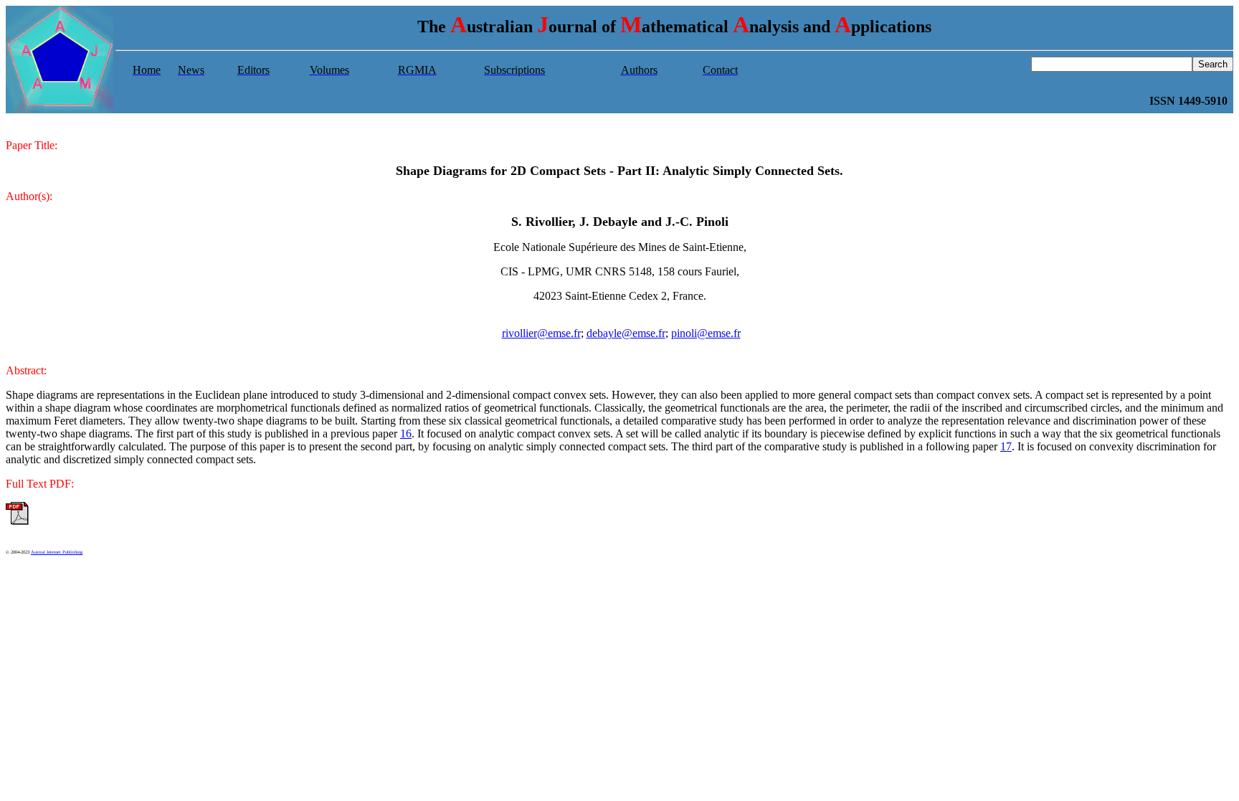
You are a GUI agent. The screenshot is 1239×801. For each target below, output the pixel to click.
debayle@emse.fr (626, 333)
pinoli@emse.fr (706, 333)
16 (406, 433)
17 (1006, 446)
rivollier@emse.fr (541, 333)
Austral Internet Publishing (56, 551)
